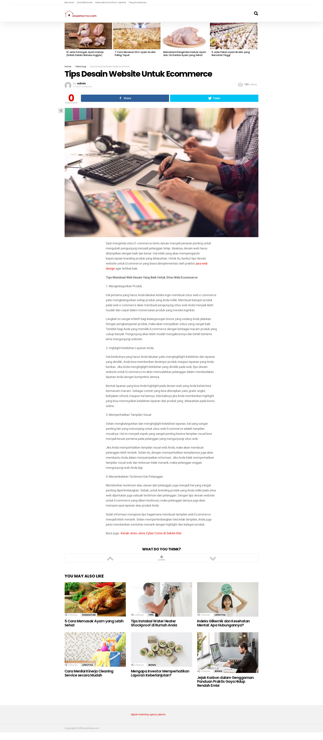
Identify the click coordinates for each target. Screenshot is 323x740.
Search (255, 13)
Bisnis (152, 665)
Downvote (212, 558)
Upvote (110, 558)
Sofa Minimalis (85, 2)
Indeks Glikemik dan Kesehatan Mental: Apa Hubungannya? (223, 623)
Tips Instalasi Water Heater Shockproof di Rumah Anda (154, 623)
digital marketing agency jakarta (148, 714)
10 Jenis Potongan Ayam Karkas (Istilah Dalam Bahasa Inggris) (85, 53)
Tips (151, 614)
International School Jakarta (110, 2)
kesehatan (89, 614)
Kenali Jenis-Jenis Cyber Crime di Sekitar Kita (151, 533)
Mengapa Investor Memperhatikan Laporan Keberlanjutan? (160, 673)
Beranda (69, 2)
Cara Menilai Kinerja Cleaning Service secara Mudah (89, 673)
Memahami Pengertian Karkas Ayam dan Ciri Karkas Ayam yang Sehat (184, 53)
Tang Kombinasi (137, 2)
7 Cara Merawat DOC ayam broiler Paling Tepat (135, 53)
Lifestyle (220, 614)
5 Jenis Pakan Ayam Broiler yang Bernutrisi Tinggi (231, 53)
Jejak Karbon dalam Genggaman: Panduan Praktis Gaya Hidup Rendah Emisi (225, 681)
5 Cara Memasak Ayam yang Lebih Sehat (94, 623)
